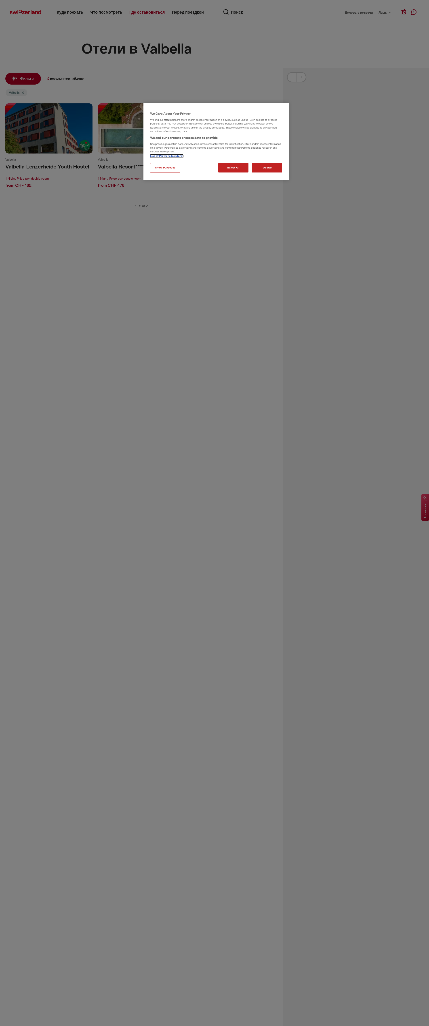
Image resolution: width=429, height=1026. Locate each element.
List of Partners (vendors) (166, 156)
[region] (216, 141)
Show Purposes (165, 167)
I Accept (267, 167)
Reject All (233, 167)
